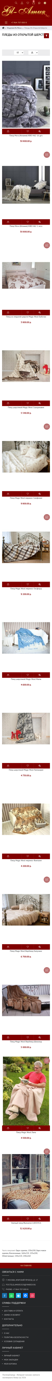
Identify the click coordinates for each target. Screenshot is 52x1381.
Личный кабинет (12, 1355)
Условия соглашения (14, 1341)
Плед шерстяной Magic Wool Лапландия (26, 770)
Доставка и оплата (13, 1311)
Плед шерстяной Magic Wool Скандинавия (26, 407)
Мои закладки (11, 1359)
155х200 (33, 1253)
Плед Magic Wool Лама (26, 1132)
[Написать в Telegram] (45, 3)
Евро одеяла (21, 1250)
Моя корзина (10, 1364)
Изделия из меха (14, 28)
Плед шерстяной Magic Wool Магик (26, 679)
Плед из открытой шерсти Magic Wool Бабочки (26, 316)
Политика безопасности (16, 1337)
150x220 (18, 1256)
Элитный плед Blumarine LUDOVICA (26, 1223)
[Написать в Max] (49, 1)
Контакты (9, 1319)
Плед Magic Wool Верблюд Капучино (26, 951)
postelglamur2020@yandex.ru (21, 1284)
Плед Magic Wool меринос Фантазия (26, 860)
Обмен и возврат (12, 1315)
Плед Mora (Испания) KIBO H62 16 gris (26, 135)
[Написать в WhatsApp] (39, 3)
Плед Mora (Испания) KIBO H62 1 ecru (26, 226)
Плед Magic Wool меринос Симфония (26, 498)
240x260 (27, 1256)
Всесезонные (15, 1253)
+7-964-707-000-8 (19, 22)
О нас (6, 1333)
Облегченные (8, 1256)
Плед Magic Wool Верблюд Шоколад (26, 1041)
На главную (26, 1265)
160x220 (25, 1253)
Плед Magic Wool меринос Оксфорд (26, 588)
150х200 (32, 1250)
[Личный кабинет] (22, 3)
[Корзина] (34, 3)
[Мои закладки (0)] (28, 3)
